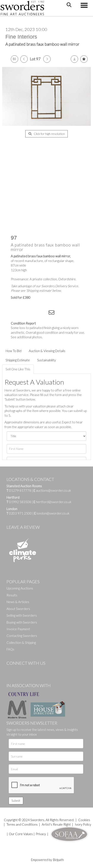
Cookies (84, 820)
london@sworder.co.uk (51, 513)
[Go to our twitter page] (19, 670)
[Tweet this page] (26, 313)
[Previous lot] (24, 59)
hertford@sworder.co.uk (53, 502)
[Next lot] (47, 59)
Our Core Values (21, 834)
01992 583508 (20, 502)
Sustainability (46, 360)
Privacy (41, 834)
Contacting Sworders (21, 636)
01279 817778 (20, 490)
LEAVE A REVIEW (23, 527)
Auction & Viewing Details (47, 351)
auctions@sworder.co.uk (52, 490)
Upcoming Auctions (19, 588)
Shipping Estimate (18, 360)
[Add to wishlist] (84, 59)
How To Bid (13, 351)
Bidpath (58, 860)
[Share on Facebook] (17, 313)
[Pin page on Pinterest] (34, 313)
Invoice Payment (18, 629)
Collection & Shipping (21, 642)
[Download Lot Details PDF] (74, 59)
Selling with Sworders (21, 615)
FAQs (10, 649)
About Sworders (18, 609)
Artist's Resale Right (56, 824)
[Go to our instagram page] (43, 313)
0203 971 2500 (20, 513)
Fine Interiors (21, 37)
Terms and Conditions (22, 824)
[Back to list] (14, 59)
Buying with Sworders (21, 622)
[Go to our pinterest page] (28, 670)
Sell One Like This (18, 369)
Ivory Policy (83, 824)
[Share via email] (52, 313)
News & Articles (17, 602)
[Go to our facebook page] (10, 670)
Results (11, 595)
